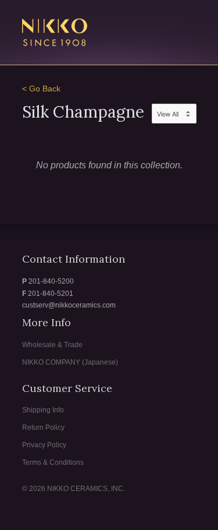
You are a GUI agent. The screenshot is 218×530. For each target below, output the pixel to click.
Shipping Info (43, 410)
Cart (186, 25)
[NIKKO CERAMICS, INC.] (80, 34)
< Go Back (41, 88)
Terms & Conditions (53, 462)
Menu (163, 25)
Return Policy (43, 427)
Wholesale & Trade (52, 345)
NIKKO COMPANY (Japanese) (70, 362)
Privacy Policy (44, 445)
